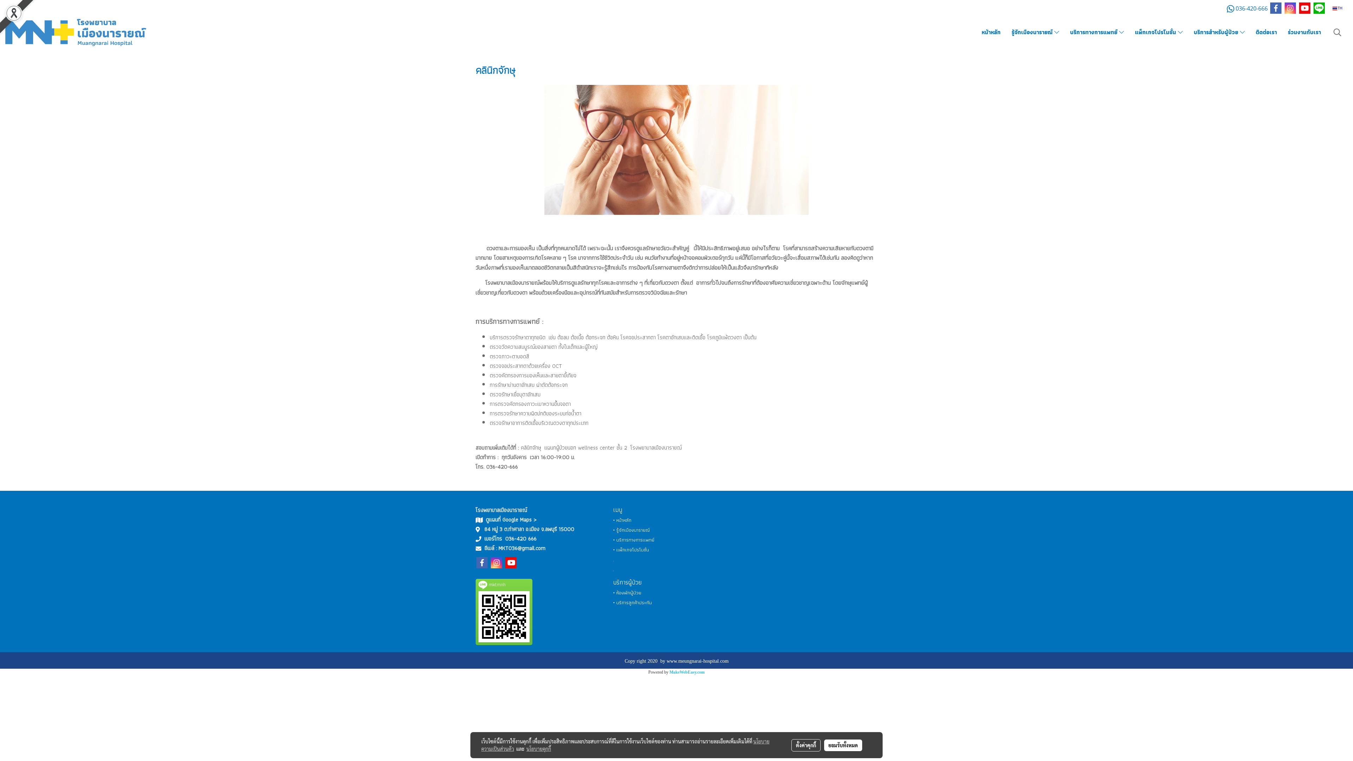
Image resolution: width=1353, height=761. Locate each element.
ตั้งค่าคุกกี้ (806, 745)
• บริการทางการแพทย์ (633, 540)
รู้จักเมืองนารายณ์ (1033, 32)
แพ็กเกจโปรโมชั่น (1156, 32)
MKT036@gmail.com (522, 548)
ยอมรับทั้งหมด (843, 745)
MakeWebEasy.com (687, 672)
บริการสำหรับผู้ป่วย (1217, 32)
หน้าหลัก (991, 32)
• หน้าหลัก (622, 520)
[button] (1337, 32)
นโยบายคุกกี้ (538, 748)
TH (1339, 8)
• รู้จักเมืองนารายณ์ (631, 530)
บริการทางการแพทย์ (1094, 32)
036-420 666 (521, 538)
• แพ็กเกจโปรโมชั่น (631, 549)
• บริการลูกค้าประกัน (632, 602)
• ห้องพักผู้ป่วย (627, 592)
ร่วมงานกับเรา (1304, 32)
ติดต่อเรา (1266, 32)
